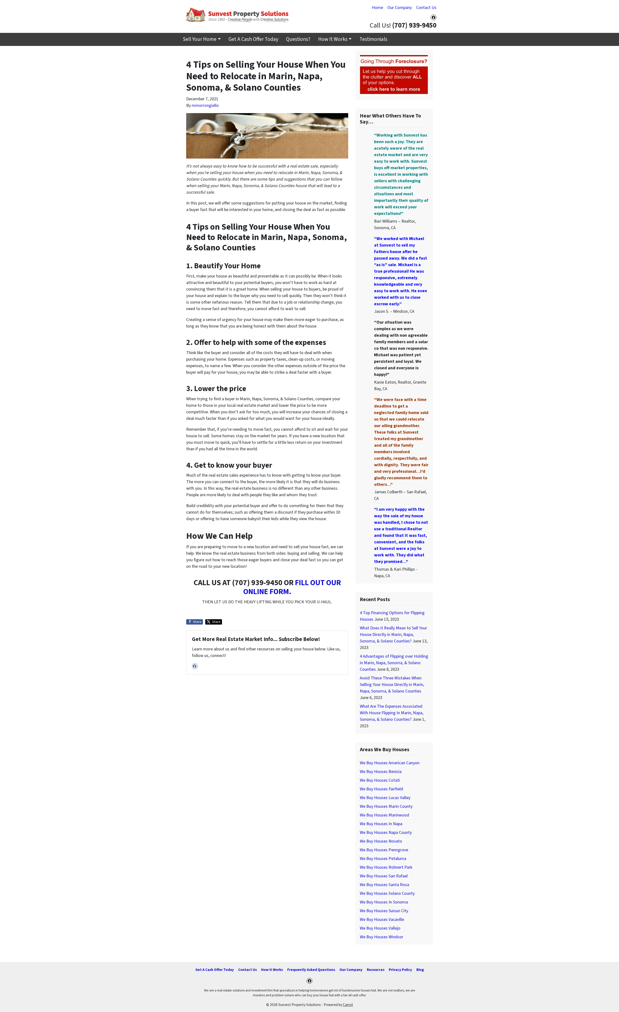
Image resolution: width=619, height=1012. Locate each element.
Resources (375, 969)
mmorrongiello (205, 105)
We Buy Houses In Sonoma (384, 902)
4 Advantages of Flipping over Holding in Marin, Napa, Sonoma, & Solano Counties (394, 662)
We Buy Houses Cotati (380, 780)
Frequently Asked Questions (311, 969)
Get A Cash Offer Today (253, 39)
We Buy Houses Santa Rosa (384, 885)
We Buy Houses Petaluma (383, 859)
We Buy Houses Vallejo (380, 928)
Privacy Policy (400, 969)
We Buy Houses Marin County (386, 806)
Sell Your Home (199, 39)
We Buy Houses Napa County (386, 833)
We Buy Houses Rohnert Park (386, 867)
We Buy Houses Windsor (381, 937)
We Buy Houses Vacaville (382, 920)
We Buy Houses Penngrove (384, 850)
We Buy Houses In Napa (381, 824)
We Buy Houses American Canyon (390, 763)
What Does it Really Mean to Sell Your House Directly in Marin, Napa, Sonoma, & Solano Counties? (393, 634)
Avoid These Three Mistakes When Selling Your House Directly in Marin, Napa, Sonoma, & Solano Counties (392, 684)
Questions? (298, 39)
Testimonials (373, 39)
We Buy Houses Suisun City (384, 911)
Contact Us (426, 8)
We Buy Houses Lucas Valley (385, 798)
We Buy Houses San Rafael (384, 876)
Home (377, 8)
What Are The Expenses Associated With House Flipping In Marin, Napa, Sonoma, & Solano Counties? (391, 712)
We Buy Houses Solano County (387, 893)
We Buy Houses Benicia (381, 772)
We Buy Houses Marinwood (384, 815)
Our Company (399, 8)
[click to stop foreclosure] (394, 75)
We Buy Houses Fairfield (381, 789)
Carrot (348, 1004)
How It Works (332, 39)
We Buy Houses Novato (381, 841)
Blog (420, 969)
